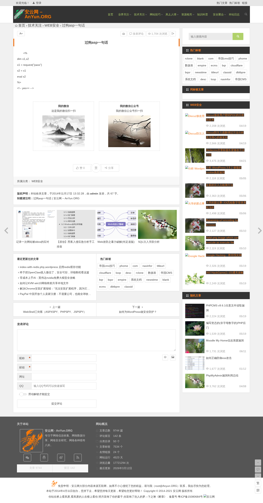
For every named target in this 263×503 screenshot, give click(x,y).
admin (94, 193)
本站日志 (234, 14)
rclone (139, 272)
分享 (111, 167)
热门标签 (234, 2)
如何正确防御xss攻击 (219, 358)
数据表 (152, 272)
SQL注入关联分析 (149, 241)
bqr (101, 279)
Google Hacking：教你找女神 (224, 255)
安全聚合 (218, 14)
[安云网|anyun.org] (209, 496)
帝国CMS (166, 272)
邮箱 (24, 367)
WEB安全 (51, 25)
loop (118, 272)
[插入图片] (173, 357)
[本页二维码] (258, 490)
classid (128, 286)
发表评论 (138, 33)
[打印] (124, 33)
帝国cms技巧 (107, 265)
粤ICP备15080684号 (190, 496)
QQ (21, 385)
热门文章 (222, 2)
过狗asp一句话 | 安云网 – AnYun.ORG (56, 198)
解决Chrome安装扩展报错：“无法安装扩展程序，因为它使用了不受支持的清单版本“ (70, 288)
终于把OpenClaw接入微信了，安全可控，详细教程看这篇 (54, 272)
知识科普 (202, 14)
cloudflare (105, 272)
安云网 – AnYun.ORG (38, 14)
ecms (102, 286)
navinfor (147, 265)
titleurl (160, 265)
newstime (152, 279)
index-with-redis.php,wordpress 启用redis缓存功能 (50, 267)
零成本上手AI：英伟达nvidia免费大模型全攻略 (47, 277)
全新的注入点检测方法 (219, 185)
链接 (244, 2)
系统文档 (136, 279)
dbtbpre (115, 286)
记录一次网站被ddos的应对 (32, 241)
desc (128, 272)
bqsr (110, 279)
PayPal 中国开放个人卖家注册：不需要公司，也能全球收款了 (57, 293)
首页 (110, 14)
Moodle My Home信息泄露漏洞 (225, 340)
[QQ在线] (44, 457)
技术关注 (139, 14)
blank (165, 279)
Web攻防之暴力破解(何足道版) (116, 241)
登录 (38, 2)
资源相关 (186, 14)
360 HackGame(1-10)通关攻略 (224, 272)
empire (122, 279)
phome (124, 265)
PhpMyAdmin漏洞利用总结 (222, 375)
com (135, 265)
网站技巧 (155, 14)
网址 (22, 376)
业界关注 (123, 14)
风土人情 (171, 14)
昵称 (24, 358)
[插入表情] (165, 357)
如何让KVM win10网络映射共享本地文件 (44, 283)
